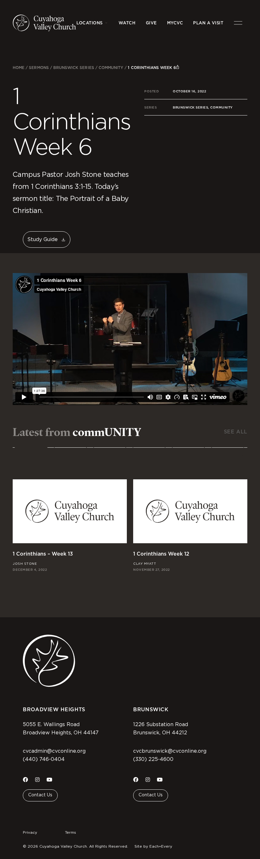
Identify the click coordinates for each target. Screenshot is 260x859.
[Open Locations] (106, 23)
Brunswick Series (73, 67)
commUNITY (111, 67)
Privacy (30, 832)
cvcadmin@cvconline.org (54, 751)
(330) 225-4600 (153, 759)
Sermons (39, 67)
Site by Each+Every (153, 846)
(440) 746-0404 (44, 759)
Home (18, 67)
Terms (70, 832)
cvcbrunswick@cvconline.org (169, 751)
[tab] (31, 451)
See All (235, 432)
